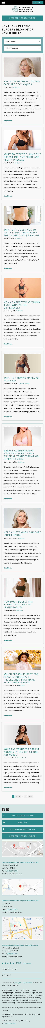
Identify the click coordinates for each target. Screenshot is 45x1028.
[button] (3, 2)
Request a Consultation (22, 836)
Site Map (6, 975)
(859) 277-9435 (12, 871)
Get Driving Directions (22, 829)
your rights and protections (23, 983)
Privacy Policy (10, 969)
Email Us (22, 822)
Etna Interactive (9, 1023)
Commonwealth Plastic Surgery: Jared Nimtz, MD (20, 862)
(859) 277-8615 (12, 909)
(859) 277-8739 (12, 954)
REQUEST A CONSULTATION (22, 18)
